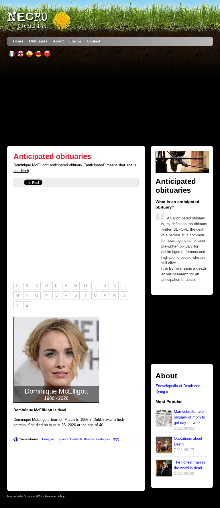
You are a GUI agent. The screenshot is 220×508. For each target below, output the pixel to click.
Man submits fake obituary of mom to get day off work (189, 417)
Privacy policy (54, 496)
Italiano (89, 439)
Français (48, 439)
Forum (75, 41)
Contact (93, 41)
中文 (116, 439)
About (58, 41)
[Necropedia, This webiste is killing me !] (39, 21)
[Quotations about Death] (164, 452)
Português (103, 439)
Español (62, 439)
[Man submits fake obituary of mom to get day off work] (164, 425)
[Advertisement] (110, 101)
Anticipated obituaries (52, 156)
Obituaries (38, 41)
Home (18, 41)
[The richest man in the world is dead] (164, 476)
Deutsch (76, 439)
